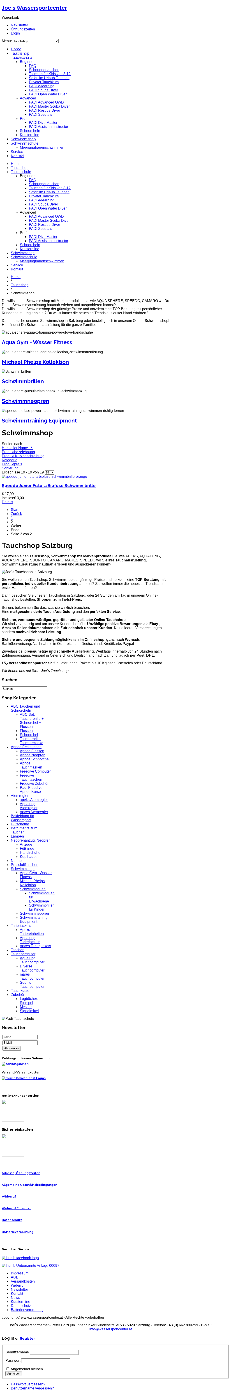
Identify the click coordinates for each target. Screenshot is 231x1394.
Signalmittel (29, 1011)
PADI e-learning (41, 86)
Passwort (12, 1360)
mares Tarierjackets (35, 946)
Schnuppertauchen (44, 70)
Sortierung (10, 468)
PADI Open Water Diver (48, 94)
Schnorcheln (30, 131)
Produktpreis (12, 464)
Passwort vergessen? (28, 1384)
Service (17, 152)
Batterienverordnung (27, 1310)
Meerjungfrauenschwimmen (42, 147)
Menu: (7, 41)
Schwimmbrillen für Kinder (42, 907)
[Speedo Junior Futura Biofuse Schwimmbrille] (44, 476)
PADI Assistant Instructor (48, 127)
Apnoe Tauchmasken (31, 765)
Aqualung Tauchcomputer (32, 960)
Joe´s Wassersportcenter (34, 8)
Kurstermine (29, 135)
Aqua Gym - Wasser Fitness (37, 342)
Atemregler (19, 796)
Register (27, 1338)
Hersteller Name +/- (17, 448)
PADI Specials (40, 114)
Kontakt (17, 156)
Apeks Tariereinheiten (32, 932)
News (15, 1297)
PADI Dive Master (43, 123)
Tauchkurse (20, 990)
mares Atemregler (34, 812)
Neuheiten (19, 861)
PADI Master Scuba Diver (49, 106)
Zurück (16, 514)
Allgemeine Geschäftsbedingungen (29, 1184)
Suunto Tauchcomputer (32, 984)
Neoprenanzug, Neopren (31, 840)
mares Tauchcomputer (32, 976)
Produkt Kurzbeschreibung (23, 456)
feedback (5, 60)
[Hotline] (13, 1120)
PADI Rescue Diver (44, 110)
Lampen (17, 836)
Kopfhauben (29, 857)
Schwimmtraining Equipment (39, 420)
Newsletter (19, 25)
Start (14, 510)
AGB (14, 1277)
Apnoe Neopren (32, 755)
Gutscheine (20, 824)
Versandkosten (23, 1281)
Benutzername (17, 1352)
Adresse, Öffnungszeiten (21, 1173)
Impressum (19, 1273)
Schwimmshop (23, 139)
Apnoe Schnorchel (35, 759)
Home (16, 49)
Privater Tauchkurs (44, 82)
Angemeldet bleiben (27, 1369)
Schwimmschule (24, 143)
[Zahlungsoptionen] (15, 1064)
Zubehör (17, 995)
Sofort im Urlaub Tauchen (49, 78)
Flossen (26, 731)
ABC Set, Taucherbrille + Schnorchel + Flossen (32, 721)
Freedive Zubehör (34, 783)
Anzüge (26, 844)
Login (15, 33)
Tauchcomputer (23, 954)
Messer (26, 1007)
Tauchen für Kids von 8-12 (50, 74)
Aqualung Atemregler (28, 806)
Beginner (27, 62)
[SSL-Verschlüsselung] (13, 1155)
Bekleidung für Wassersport (22, 818)
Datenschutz (12, 1220)
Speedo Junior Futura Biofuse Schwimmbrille (49, 485)
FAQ (32, 66)
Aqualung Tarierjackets (30, 940)
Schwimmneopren (25, 401)
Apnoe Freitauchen (26, 747)
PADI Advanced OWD (46, 102)
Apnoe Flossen (32, 751)
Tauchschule (21, 57)
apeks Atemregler (34, 800)
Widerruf (9, 1196)
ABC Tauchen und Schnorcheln (25, 708)
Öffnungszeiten (23, 29)
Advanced (28, 98)
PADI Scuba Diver (43, 90)
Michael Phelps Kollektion (35, 362)
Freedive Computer (35, 771)
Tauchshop (20, 53)
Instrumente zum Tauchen (24, 830)
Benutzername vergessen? (32, 1388)
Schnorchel (29, 735)
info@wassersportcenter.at (110, 1329)
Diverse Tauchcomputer (32, 968)
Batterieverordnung (17, 1232)
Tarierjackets (21, 926)
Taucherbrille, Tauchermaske (31, 741)
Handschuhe (30, 852)
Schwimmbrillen (23, 381)
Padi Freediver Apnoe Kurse (32, 790)
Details (7, 502)
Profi (23, 118)
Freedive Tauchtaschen (31, 777)
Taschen (17, 950)
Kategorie (9, 460)
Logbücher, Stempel (29, 1001)
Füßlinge (27, 848)
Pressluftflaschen (24, 865)
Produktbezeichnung (18, 452)
